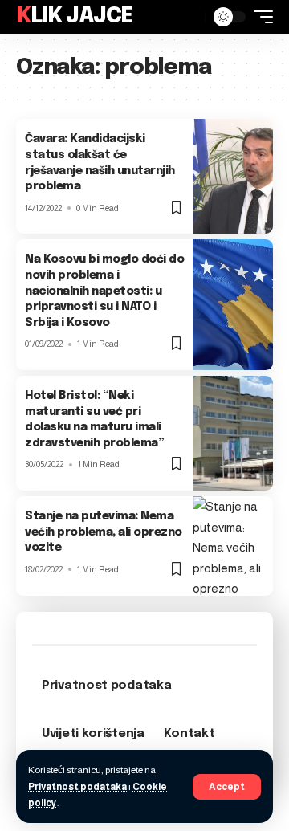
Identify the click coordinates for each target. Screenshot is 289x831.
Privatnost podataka (77, 786)
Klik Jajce (74, 16)
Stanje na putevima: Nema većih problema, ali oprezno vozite (103, 532)
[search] (189, 17)
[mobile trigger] (259, 16)
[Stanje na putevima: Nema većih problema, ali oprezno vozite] (233, 545)
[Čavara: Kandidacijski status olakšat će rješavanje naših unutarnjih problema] (233, 176)
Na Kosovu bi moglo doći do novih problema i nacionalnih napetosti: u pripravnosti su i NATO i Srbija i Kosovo (104, 291)
